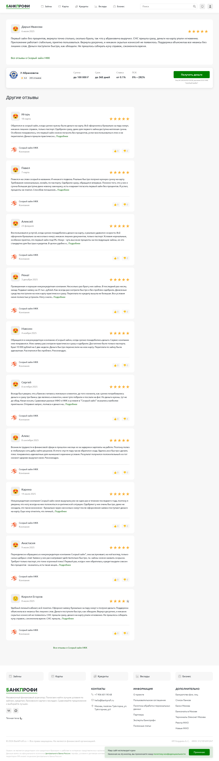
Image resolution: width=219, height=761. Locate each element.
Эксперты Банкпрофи (144, 720)
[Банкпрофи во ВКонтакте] (9, 710)
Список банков (183, 700)
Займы (48, 6)
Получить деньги (191, 74)
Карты (65, 6)
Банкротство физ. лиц (187, 694)
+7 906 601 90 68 (103, 694)
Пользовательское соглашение (149, 700)
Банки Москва (183, 706)
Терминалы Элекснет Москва (191, 717)
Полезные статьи (142, 726)
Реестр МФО (182, 722)
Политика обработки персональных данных (151, 707)
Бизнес (121, 6)
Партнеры (138, 714)
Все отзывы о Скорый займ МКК (30, 57)
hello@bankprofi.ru (104, 700)
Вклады (103, 6)
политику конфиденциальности (170, 754)
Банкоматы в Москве (186, 711)
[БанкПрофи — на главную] (18, 6)
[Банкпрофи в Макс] (16, 710)
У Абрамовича (29, 72)
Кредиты (83, 6)
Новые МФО (182, 728)
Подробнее (62, 136)
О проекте (138, 694)
